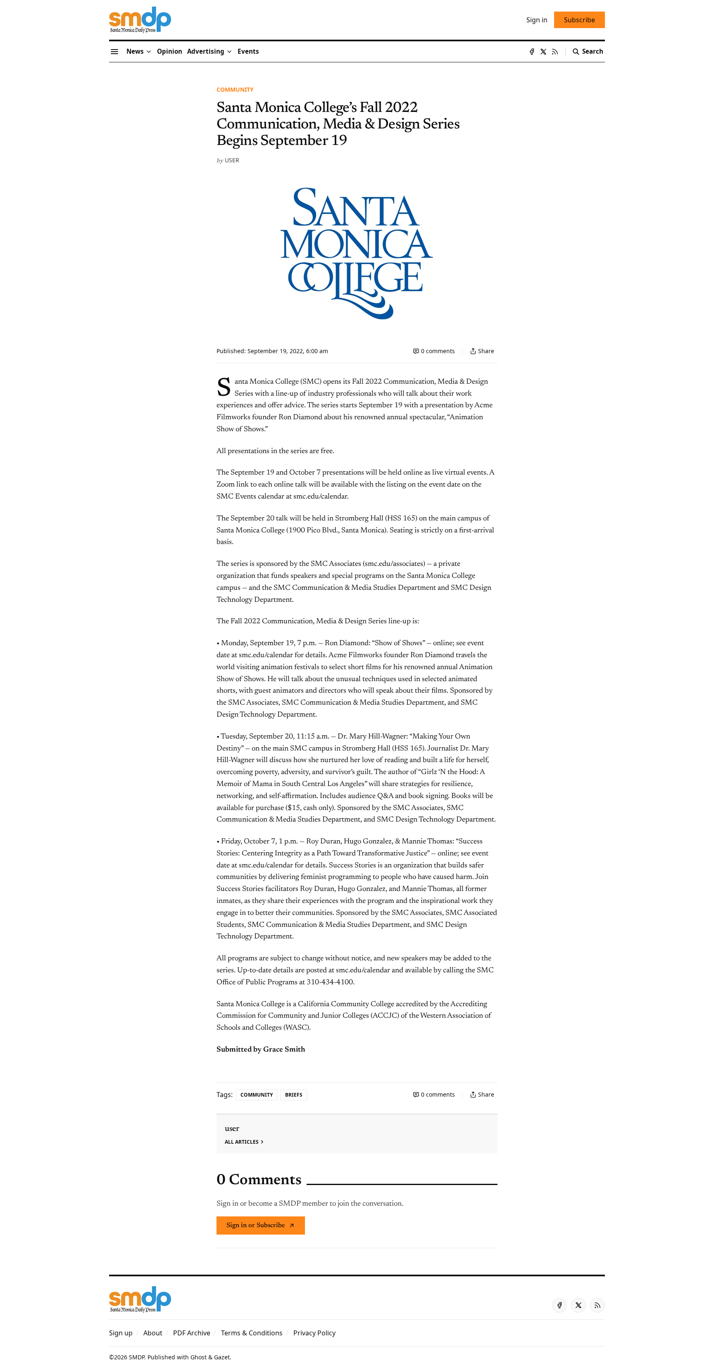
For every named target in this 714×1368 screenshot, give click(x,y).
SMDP (136, 1357)
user (232, 160)
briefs (293, 1094)
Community (235, 89)
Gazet (222, 1357)
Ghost (198, 1357)
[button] (205, 51)
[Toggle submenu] (148, 51)
